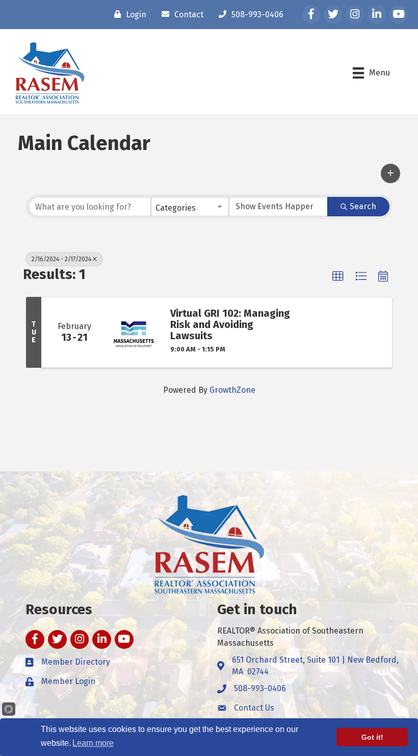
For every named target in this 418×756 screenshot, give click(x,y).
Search (363, 206)
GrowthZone (232, 390)
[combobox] (190, 206)
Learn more (93, 743)
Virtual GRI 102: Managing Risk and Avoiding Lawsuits (230, 324)
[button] (390, 173)
